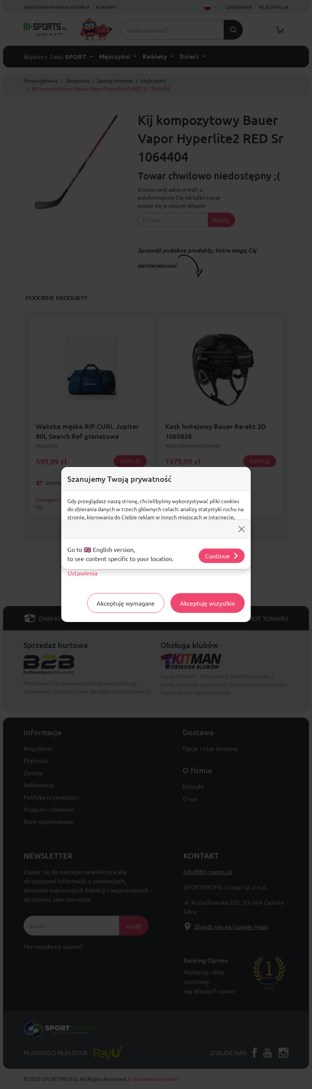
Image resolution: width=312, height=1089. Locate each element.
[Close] (242, 529)
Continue (217, 556)
